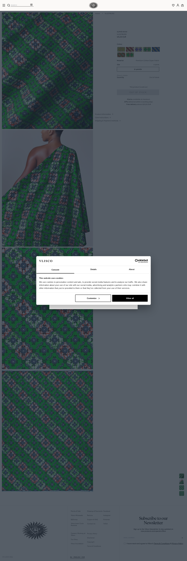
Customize (92, 298)
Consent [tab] (55, 270)
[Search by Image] (31, 5)
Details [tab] (93, 269)
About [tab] (131, 269)
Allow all (130, 298)
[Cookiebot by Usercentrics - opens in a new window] (137, 261)
